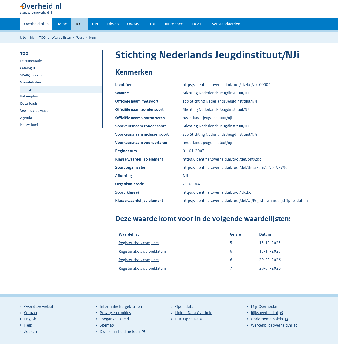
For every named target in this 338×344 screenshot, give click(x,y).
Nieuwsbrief (29, 124)
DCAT (196, 23)
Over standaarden (224, 23)
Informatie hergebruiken (121, 306)
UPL (95, 23)
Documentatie (31, 61)
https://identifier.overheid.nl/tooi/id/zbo (217, 192)
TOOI (79, 23)
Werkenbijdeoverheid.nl (271, 325)
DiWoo (113, 23)
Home (61, 23)
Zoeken (30, 331)
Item (31, 89)
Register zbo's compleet (139, 242)
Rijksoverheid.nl (264, 312)
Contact (30, 312)
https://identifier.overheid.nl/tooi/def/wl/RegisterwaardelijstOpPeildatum (245, 200)
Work (80, 37)
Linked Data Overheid (193, 312)
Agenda (26, 117)
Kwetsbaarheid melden (120, 331)
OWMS (133, 23)
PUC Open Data (188, 318)
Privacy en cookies (115, 312)
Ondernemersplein (267, 318)
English (30, 318)
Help (28, 325)
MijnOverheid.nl (264, 306)
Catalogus (27, 68)
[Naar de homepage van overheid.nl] (40, 7)
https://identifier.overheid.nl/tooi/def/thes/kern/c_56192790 (235, 167)
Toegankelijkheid (114, 318)
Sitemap (107, 325)
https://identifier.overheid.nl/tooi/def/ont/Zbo (222, 159)
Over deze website (39, 306)
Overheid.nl (34, 25)
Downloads (28, 103)
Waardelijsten (61, 37)
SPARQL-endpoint (34, 75)
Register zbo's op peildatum (142, 251)
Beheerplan (29, 96)
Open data (184, 306)
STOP (151, 23)
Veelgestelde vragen (35, 110)
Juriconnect (174, 23)
